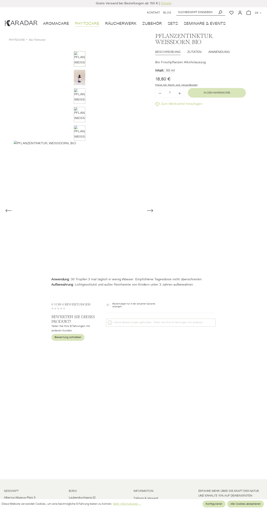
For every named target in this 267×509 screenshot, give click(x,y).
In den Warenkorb (217, 93)
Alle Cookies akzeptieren (245, 504)
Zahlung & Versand (146, 498)
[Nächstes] (149, 210)
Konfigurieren (214, 504)
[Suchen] (220, 12)
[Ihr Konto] (240, 11)
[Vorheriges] (8, 210)
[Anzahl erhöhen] (180, 93)
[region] (79, 153)
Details (166, 3)
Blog (167, 12)
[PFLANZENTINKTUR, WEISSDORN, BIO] (79, 206)
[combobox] (195, 11)
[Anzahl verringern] (160, 93)
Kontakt (153, 12)
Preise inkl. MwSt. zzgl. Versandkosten (176, 85)
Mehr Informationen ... (127, 504)
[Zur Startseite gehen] (20, 23)
